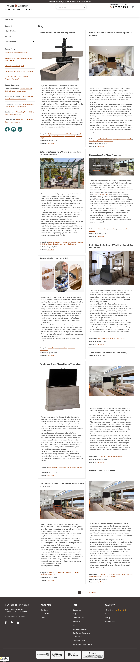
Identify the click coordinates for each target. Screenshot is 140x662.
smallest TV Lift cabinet (105, 139)
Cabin (109, 456)
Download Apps (78, 618)
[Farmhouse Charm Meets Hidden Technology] (62, 389)
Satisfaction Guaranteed (81, 633)
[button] (5, 659)
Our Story (44, 610)
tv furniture (63, 348)
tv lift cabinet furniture (105, 338)
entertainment (44, 350)
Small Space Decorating (97, 141)
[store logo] (18, 5)
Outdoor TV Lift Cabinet (62, 242)
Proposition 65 (110, 621)
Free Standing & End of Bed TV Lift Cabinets (45, 14)
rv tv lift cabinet (70, 136)
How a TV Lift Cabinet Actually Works (57, 33)
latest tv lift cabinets (58, 136)
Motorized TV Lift (79, 641)
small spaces (117, 139)
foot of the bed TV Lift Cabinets (67, 134)
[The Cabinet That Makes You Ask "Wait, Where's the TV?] (111, 381)
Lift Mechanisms (109, 14)
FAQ (74, 614)
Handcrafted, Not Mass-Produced (105, 155)
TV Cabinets (52, 134)
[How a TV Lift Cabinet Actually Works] (62, 58)
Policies (107, 614)
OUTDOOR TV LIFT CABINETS (83, 14)
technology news (53, 348)
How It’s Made (46, 614)
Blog (74, 625)
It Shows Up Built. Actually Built (54, 258)
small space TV (127, 139)
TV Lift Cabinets (12, 14)
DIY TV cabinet (72, 467)
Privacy (107, 618)
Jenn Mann (50, 143)
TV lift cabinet (111, 574)
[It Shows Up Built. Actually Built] (62, 276)
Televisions (62, 467)
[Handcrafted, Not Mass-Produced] (111, 167)
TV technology (53, 467)
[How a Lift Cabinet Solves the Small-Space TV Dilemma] (111, 61)
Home (6, 19)
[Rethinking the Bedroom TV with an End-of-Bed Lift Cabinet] (111, 268)
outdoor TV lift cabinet (70, 244)
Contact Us (77, 610)
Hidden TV (51, 574)
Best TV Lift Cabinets (109, 576)
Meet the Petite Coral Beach (102, 471)
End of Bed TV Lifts (118, 338)
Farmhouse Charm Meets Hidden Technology (60, 364)
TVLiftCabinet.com (101, 194)
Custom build (129, 14)
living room (71, 348)
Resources (76, 621)
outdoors (51, 242)
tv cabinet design (116, 456)
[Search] (84, 7)
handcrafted (112, 229)
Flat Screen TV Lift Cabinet (82, 644)
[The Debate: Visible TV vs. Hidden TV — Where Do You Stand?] (62, 504)
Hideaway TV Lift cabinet (56, 572)
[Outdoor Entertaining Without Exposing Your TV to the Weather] (62, 173)
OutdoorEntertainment (55, 244)
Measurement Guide (80, 629)
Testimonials (77, 637)
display (119, 229)
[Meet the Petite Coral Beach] (111, 496)
